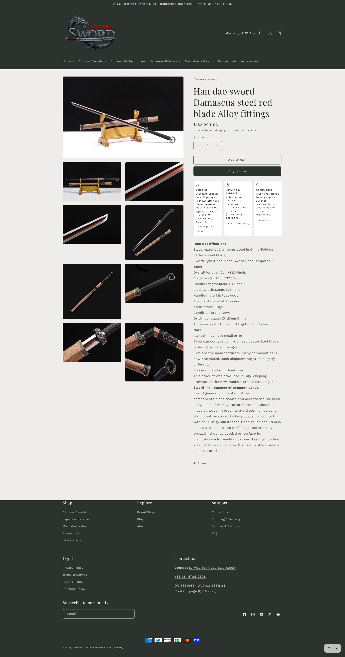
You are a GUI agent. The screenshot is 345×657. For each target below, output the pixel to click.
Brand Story (146, 512)
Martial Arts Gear (75, 526)
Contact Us (220, 512)
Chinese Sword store (85, 647)
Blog (140, 519)
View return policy (237, 223)
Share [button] (201, 463)
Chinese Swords (74, 512)
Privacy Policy (73, 567)
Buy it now (237, 171)
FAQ (215, 533)
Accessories (71, 533)
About (141, 526)
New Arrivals (72, 540)
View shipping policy (204, 228)
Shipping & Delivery (226, 519)
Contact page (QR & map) (195, 591)
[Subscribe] (130, 614)
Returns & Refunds (226, 526)
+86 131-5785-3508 (190, 576)
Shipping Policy (74, 588)
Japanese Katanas (76, 519)
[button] (68, 61)
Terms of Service (75, 574)
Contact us (263, 220)
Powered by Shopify (111, 647)
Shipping (220, 130)
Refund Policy (73, 581)
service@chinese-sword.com (212, 567)
